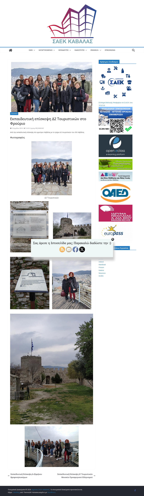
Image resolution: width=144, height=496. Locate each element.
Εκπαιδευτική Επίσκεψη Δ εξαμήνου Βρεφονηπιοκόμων (26, 476)
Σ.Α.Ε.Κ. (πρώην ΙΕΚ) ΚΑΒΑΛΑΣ (34, 128)
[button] (34, 50)
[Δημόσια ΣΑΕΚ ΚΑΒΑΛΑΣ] (10, 50)
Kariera (101, 270)
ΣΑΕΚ (31, 50)
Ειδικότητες (79, 50)
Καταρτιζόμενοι (45, 50)
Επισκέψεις (14, 113)
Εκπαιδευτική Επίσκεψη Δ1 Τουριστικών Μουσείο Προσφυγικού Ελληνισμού (75, 476)
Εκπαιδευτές (63, 50)
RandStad (102, 264)
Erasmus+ (95, 50)
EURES (101, 276)
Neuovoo (102, 273)
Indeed (101, 262)
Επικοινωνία (110, 50)
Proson (101, 267)
